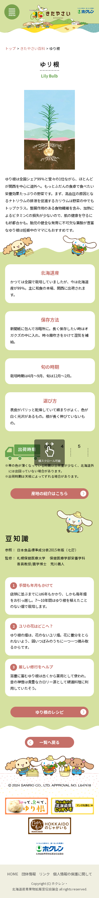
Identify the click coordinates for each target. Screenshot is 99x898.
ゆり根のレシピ (49, 712)
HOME (12, 873)
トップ (10, 48)
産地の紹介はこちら (49, 493)
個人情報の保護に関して (72, 873)
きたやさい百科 (32, 48)
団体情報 (29, 873)
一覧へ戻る (49, 742)
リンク (44, 873)
